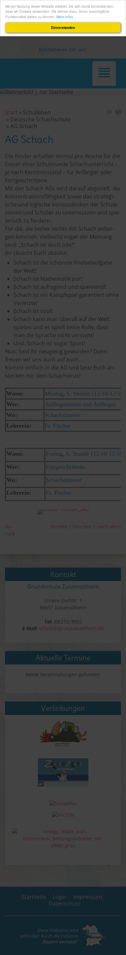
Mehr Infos (64, 16)
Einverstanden (63, 27)
